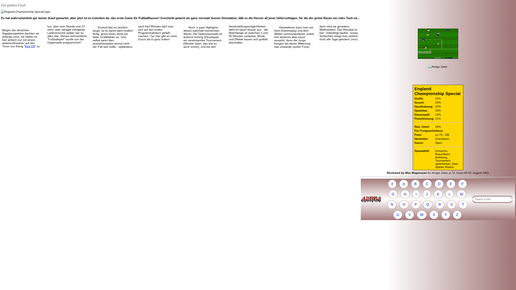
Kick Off (30, 46)
